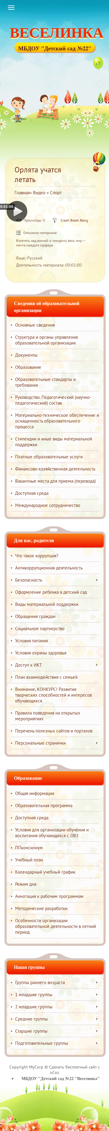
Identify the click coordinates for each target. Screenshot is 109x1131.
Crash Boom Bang (74, 220)
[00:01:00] (17, 211)
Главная (22, 192)
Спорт (56, 192)
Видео (39, 192)
